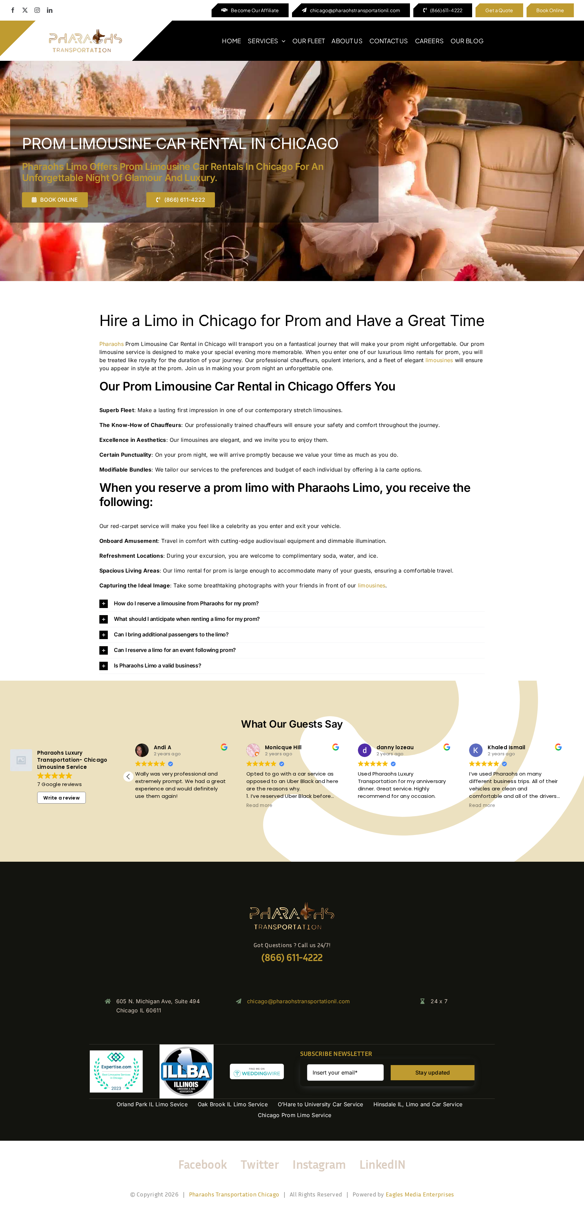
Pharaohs (111, 343)
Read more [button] (259, 806)
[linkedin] (49, 10)
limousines (439, 360)
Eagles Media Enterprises (420, 1194)
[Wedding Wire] (257, 1066)
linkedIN (382, 1164)
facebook (202, 1164)
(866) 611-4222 (292, 957)
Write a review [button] (61, 797)
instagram (319, 1164)
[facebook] (13, 10)
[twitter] (25, 10)
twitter (260, 1164)
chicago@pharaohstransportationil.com (298, 1001)
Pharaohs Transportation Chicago (234, 1194)
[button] (292, 603)
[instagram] (37, 10)
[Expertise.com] (116, 1052)
